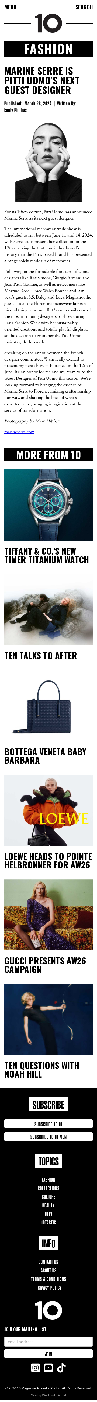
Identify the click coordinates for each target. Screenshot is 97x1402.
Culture (49, 1196)
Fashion (49, 1179)
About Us (49, 1270)
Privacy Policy (49, 1287)
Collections (49, 1188)
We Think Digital (54, 1395)
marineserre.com (19, 432)
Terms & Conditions (48, 1278)
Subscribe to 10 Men (48, 1136)
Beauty (48, 1205)
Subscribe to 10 (48, 1123)
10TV (49, 1213)
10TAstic (48, 1222)
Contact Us (48, 1261)
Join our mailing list (25, 1329)
